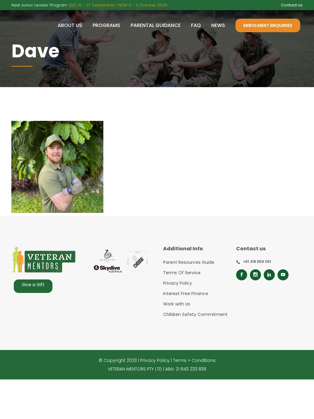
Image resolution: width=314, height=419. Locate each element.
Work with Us (176, 304)
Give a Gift (33, 285)
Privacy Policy (177, 283)
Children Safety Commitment (195, 314)
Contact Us (292, 5)
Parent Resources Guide (188, 262)
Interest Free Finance (185, 293)
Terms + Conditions (194, 360)
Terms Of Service (182, 273)
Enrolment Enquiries (267, 25)
